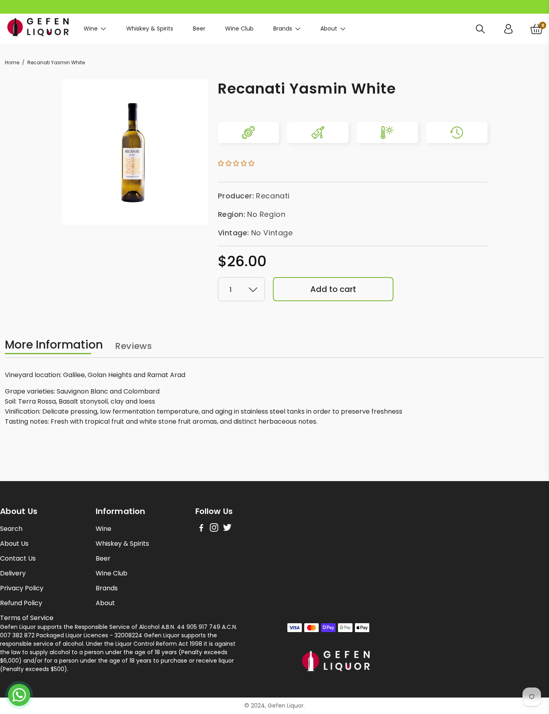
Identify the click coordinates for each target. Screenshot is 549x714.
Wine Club (239, 28)
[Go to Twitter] (227, 528)
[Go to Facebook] (201, 528)
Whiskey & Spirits (149, 28)
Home (12, 62)
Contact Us (18, 558)
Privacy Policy (21, 588)
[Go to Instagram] (214, 528)
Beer (199, 28)
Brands (282, 28)
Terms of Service (26, 617)
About (328, 28)
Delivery (13, 573)
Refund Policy (21, 603)
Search (11, 528)
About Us (14, 543)
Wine (91, 28)
